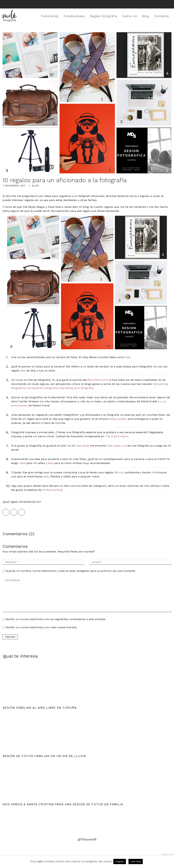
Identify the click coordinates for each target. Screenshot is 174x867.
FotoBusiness (74, 16)
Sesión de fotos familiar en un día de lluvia (44, 756)
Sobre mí (129, 16)
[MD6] (9, 16)
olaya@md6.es (72, 849)
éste (22, 370)
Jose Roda (82, 445)
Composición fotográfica (42, 388)
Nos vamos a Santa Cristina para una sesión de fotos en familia (63, 804)
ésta (127, 357)
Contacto (161, 16)
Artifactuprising (52, 489)
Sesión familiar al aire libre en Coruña (40, 707)
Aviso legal (49, 849)
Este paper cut (116, 445)
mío (121, 472)
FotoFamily (50, 16)
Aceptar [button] (119, 861)
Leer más (135, 861)
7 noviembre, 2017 (14, 185)
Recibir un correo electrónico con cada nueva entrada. (41, 627)
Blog (145, 16)
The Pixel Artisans (116, 436)
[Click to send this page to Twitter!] (13, 512)
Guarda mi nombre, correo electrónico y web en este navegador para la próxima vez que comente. (71, 570)
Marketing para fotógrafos (77, 388)
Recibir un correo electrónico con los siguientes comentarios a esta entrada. (56, 619)
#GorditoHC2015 (97, 379)
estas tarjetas (118, 418)
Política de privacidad (19, 849)
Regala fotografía (103, 16)
